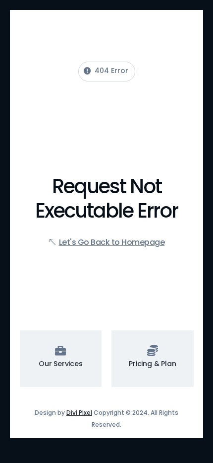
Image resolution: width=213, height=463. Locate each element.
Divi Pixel (79, 412)
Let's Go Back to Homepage (112, 242)
